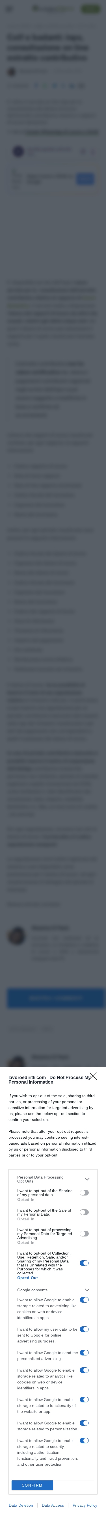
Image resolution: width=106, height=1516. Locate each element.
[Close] (95, 1078)
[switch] (84, 1193)
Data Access (53, 1505)
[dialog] (53, 1291)
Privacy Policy (85, 1505)
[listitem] (53, 1179)
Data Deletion (21, 1505)
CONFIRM (32, 1485)
